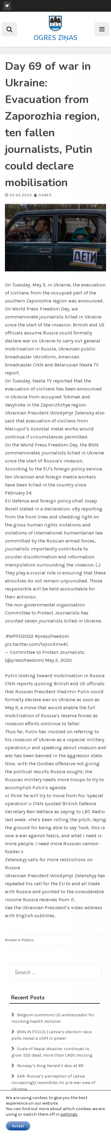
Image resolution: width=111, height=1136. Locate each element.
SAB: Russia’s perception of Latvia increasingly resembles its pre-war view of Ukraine (53, 1083)
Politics (28, 940)
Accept (18, 1126)
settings (68, 1114)
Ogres (45, 195)
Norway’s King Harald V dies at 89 (50, 1065)
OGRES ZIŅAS (55, 38)
